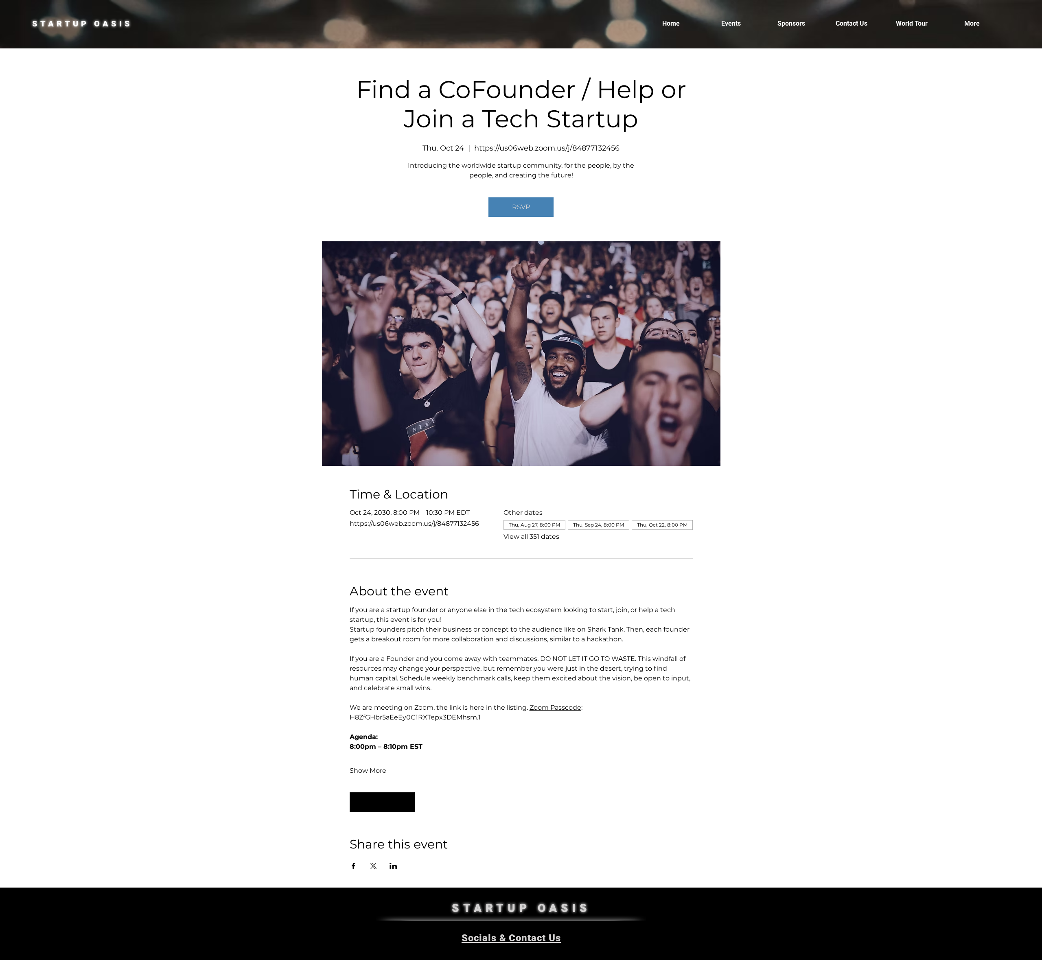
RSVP (521, 207)
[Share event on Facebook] (353, 866)
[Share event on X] (373, 866)
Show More (368, 770)
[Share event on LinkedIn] (393, 866)
